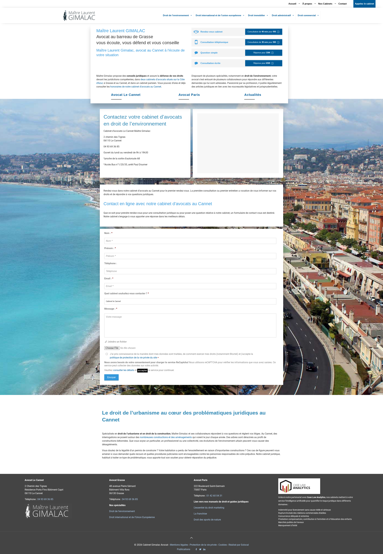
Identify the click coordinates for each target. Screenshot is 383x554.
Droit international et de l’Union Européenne (132, 517)
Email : (108, 278)
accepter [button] (142, 370)
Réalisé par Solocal (239, 544)
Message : (110, 308)
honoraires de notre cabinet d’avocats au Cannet (135, 86)
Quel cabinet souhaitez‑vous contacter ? (126, 293)
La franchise (200, 513)
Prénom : (110, 248)
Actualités (252, 95)
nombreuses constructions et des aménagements (166, 437)
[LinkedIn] (204, 549)
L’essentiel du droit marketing (209, 507)
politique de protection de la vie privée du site (133, 357)
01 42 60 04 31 (214, 495)
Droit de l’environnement (122, 511)
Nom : (108, 233)
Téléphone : (110, 263)
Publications (183, 549)
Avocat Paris (189, 95)
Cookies (222, 544)
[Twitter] (200, 549)
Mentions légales (179, 544)
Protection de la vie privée (203, 544)
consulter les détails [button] (123, 370)
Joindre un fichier (117, 341)
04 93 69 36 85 (45, 499)
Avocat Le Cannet (125, 95)
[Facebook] (196, 549)
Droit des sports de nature (207, 519)
